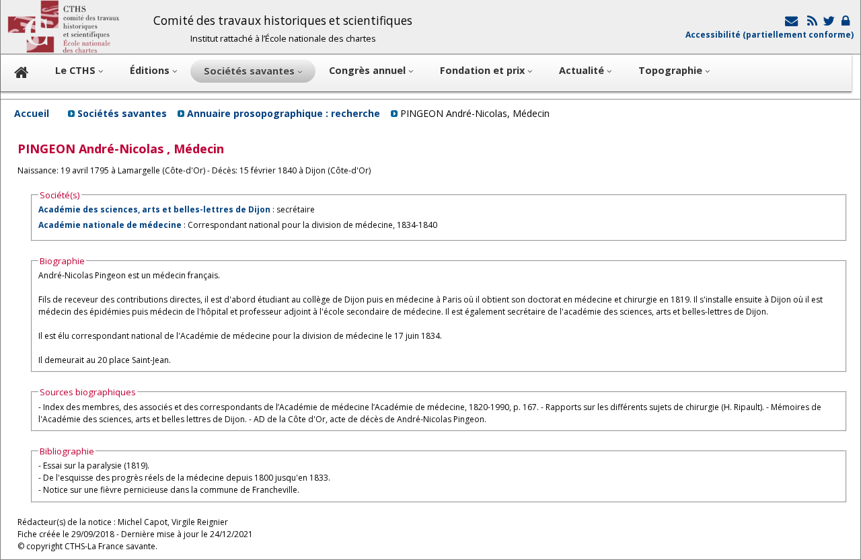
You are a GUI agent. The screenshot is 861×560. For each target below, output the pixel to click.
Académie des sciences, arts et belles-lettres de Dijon (154, 209)
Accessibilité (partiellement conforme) (769, 34)
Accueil (31, 113)
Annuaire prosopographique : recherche (283, 113)
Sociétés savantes (122, 113)
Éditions (151, 70)
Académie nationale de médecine (110, 225)
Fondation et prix (483, 70)
